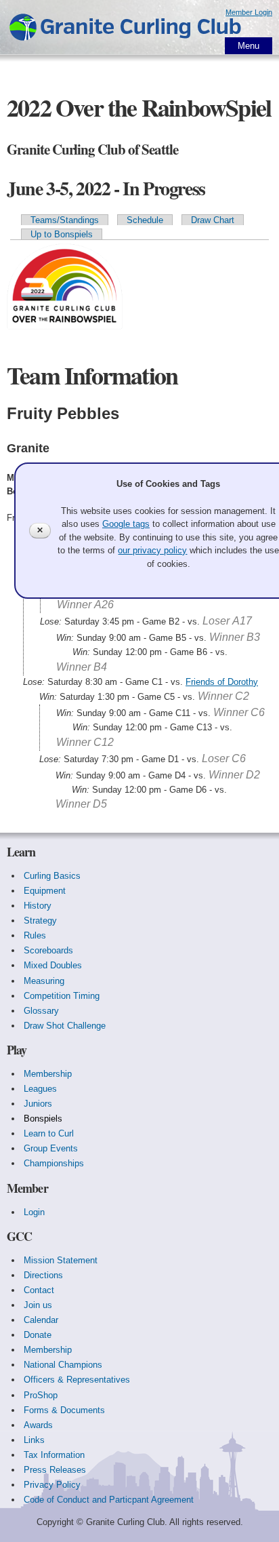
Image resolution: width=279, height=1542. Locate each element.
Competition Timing (62, 996)
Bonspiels (43, 1118)
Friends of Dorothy (222, 682)
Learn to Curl (49, 1133)
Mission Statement (61, 1260)
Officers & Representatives (77, 1380)
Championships (54, 1163)
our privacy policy (152, 550)
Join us (38, 1305)
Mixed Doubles (53, 965)
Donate (37, 1335)
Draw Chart (212, 220)
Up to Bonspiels (61, 234)
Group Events (51, 1148)
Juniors (38, 1104)
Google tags (126, 524)
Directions (43, 1275)
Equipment (45, 891)
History (37, 906)
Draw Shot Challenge (65, 1026)
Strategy (40, 920)
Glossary (41, 1011)
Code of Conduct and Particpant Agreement (109, 1500)
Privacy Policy (52, 1485)
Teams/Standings (64, 220)
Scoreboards (48, 950)
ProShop (41, 1395)
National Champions (63, 1365)
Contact (39, 1290)
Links (34, 1440)
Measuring (44, 981)
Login (34, 1212)
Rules (35, 935)
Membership (48, 1074)
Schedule (145, 220)
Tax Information (54, 1455)
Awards (38, 1425)
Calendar (41, 1320)
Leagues (40, 1089)
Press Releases (55, 1470)
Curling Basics (52, 876)
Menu (248, 46)
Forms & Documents (64, 1410)
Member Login (249, 12)
